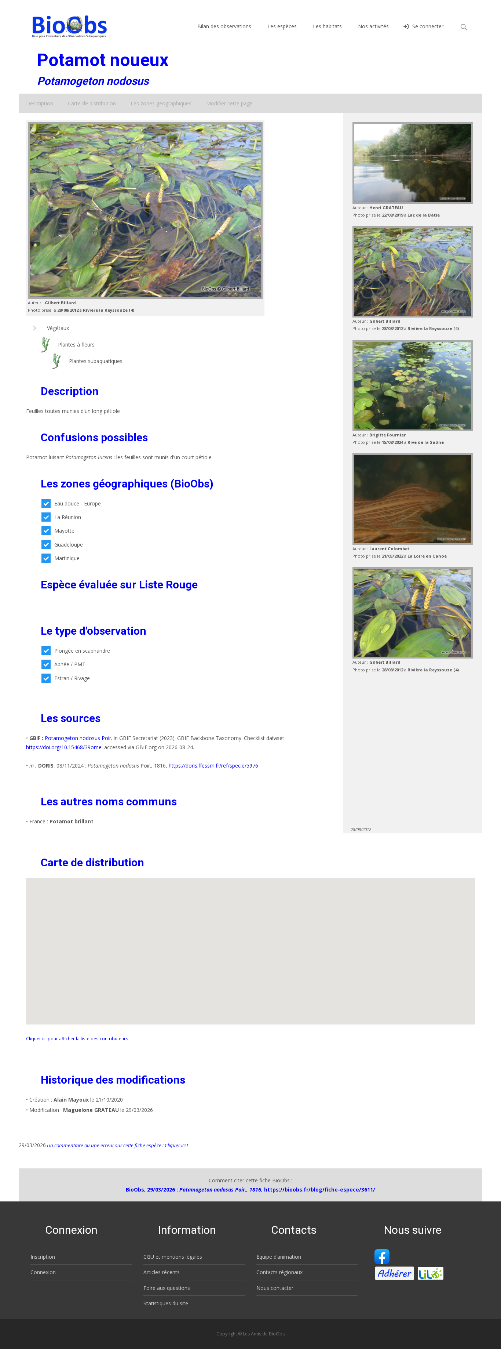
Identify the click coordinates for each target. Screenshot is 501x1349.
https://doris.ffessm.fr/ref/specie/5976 (213, 765)
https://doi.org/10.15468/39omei (64, 747)
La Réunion (67, 517)
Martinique (67, 558)
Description (39, 103)
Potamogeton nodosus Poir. (78, 738)
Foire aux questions (166, 1287)
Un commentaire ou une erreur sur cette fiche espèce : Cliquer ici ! (117, 1145)
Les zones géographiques (161, 103)
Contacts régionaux (279, 1272)
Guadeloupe (68, 544)
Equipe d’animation (278, 1256)
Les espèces (282, 26)
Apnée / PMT (69, 664)
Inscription (42, 1256)
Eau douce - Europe (77, 503)
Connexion (43, 1272)
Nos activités (373, 26)
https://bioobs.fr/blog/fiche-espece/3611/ (319, 1189)
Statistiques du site (165, 1303)
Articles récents (161, 1272)
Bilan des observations (224, 26)
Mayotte (64, 530)
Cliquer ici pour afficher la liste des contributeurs (77, 1038)
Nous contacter (274, 1287)
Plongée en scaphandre (82, 650)
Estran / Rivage (72, 678)
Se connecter (427, 26)
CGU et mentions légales (172, 1256)
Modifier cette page (229, 103)
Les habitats (327, 26)
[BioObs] (63, 24)
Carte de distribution (92, 103)
